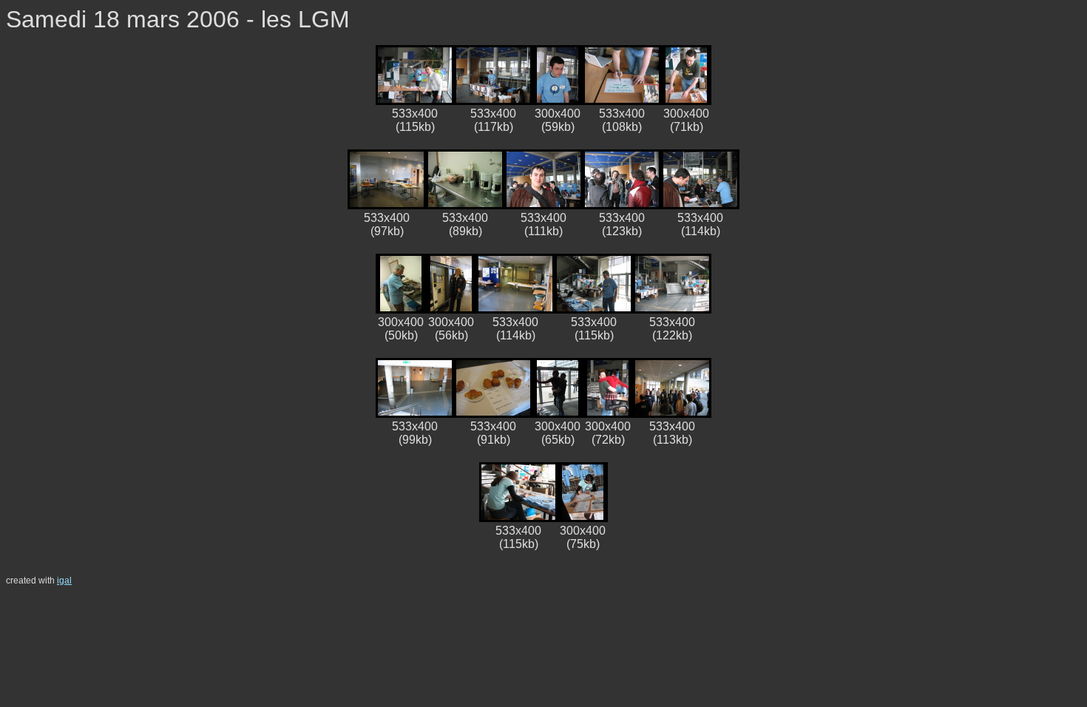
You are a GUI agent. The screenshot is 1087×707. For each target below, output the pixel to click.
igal (64, 580)
